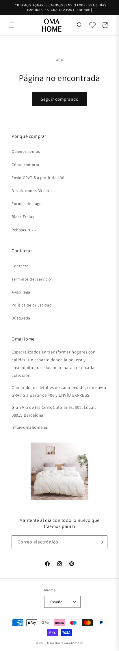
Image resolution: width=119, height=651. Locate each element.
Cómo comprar (26, 164)
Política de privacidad (32, 305)
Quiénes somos (26, 151)
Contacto (20, 265)
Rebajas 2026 (24, 229)
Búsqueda (21, 318)
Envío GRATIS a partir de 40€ (38, 177)
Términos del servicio (31, 279)
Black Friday (23, 216)
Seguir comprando (60, 99)
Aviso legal (22, 292)
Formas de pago (27, 203)
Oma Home (55, 643)
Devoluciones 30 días (31, 190)
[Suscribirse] (100, 542)
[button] (11, 25)
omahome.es (73, 643)
